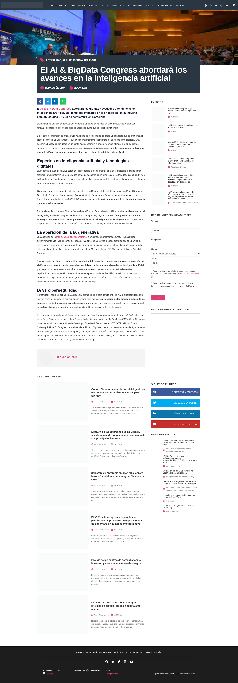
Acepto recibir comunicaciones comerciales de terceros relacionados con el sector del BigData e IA (173, 284)
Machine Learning (184, 490)
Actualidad (57, 6)
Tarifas (148, 652)
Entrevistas (179, 466)
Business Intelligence (183, 448)
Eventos (116, 6)
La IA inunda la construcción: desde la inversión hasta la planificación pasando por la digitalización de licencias (180, 178)
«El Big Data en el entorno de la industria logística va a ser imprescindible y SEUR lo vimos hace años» (180, 459)
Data (103, 6)
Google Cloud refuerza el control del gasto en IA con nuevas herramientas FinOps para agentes (118, 392)
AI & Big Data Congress (55, 108)
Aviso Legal (138, 652)
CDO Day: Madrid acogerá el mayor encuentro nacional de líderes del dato (181, 160)
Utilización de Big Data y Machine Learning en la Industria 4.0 (178, 472)
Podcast (180, 6)
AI (63, 60)
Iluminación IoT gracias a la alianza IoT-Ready (178, 506)
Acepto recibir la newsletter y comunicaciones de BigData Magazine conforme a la (175, 272)
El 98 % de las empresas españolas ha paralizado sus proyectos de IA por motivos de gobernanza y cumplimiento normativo (117, 520)
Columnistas (165, 6)
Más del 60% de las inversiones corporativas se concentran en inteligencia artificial (182, 144)
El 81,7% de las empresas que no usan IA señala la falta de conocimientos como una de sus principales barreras (118, 435)
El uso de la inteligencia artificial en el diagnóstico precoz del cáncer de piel (179, 482)
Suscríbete (158, 652)
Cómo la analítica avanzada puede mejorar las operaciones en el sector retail (179, 442)
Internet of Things (188, 477)
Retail (184, 451)
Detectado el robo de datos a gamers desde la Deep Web (179, 496)
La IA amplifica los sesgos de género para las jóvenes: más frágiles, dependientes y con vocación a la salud (181, 195)
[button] (234, 5)
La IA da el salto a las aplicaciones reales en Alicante (183, 126)
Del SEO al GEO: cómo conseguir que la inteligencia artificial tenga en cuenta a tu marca (115, 606)
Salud (194, 490)
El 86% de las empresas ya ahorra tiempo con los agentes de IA (183, 110)
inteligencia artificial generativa (71, 237)
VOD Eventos (135, 6)
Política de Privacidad (189, 274)
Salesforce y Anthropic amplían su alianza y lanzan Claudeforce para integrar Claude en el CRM (118, 476)
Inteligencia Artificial (82, 6)
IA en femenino (176, 203)
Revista (150, 6)
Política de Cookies (122, 652)
